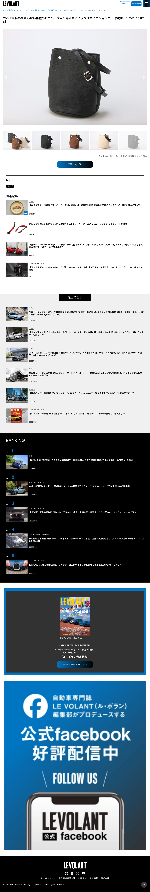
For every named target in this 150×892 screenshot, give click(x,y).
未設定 (11, 10)
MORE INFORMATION (75, 664)
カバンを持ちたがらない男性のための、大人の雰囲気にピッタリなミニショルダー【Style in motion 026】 (56, 10)
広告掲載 (94, 878)
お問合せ (82, 878)
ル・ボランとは (48, 878)
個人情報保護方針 (66, 878)
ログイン (125, 3)
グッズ (10, 186)
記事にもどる (75, 164)
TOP (4, 10)
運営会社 (105, 878)
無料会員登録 (136, 3)
